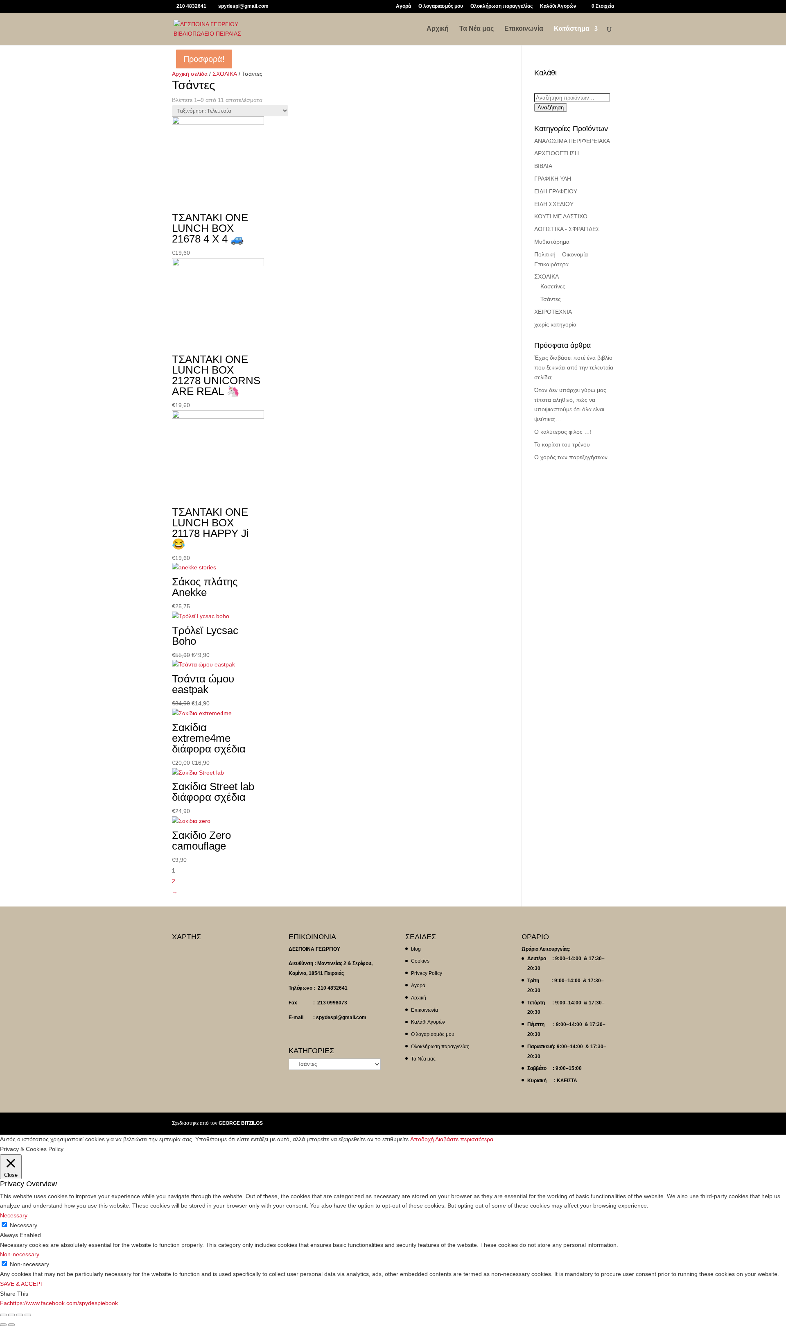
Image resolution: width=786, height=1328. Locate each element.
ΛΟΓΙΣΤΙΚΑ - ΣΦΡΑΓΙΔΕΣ (567, 229)
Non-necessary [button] (19, 1254)
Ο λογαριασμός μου (440, 6)
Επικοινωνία (523, 29)
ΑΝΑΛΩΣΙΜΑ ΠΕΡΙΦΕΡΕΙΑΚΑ (572, 141)
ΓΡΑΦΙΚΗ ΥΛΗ (552, 178)
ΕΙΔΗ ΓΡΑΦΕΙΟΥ (555, 191)
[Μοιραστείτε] (11, 1315)
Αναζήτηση (551, 107)
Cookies (420, 961)
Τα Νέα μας (476, 29)
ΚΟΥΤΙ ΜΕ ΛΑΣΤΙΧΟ (560, 216)
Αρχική (438, 29)
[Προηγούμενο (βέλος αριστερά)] (3, 1324)
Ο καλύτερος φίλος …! (563, 431)
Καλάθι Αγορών (558, 6)
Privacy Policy (426, 973)
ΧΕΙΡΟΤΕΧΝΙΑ (553, 311)
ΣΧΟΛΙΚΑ (224, 73)
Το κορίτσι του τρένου (562, 444)
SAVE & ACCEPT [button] (22, 1283)
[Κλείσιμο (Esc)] (3, 1315)
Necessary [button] (13, 1215)
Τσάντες (550, 299)
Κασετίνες (552, 286)
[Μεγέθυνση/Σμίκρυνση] (28, 1315)
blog (416, 949)
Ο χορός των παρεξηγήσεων (571, 457)
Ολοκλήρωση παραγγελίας (501, 6)
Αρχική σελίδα (190, 73)
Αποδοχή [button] (422, 1139)
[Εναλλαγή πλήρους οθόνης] (19, 1315)
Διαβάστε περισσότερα (464, 1139)
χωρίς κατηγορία (555, 324)
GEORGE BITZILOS (241, 1123)
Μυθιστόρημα (551, 241)
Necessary (23, 1225)
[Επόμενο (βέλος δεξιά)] (11, 1324)
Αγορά (403, 6)
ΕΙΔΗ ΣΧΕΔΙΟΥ (554, 204)
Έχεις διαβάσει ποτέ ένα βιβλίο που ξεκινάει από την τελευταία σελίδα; (573, 367)
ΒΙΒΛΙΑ (543, 166)
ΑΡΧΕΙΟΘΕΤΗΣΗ (556, 153)
